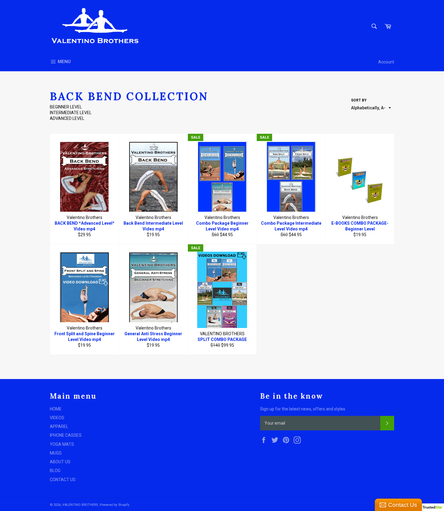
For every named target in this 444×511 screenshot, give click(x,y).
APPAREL (59, 426)
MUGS (56, 453)
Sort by (359, 100)
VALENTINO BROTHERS (80, 505)
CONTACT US (63, 479)
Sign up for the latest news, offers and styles (302, 409)
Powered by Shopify (114, 505)
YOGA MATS (62, 444)
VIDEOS (57, 417)
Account (386, 61)
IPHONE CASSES (66, 435)
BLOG (55, 470)
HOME (56, 409)
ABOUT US (60, 461)
